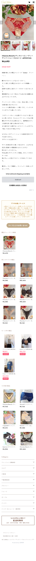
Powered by (16, 542)
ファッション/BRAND (8, 462)
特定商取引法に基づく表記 (10, 536)
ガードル (4, 497)
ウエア (4, 468)
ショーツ (4, 491)
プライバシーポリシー (9, 533)
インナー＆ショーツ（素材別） (11, 509)
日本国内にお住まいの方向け (18, 185)
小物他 (4, 474)
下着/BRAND (6, 480)
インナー (4, 503)
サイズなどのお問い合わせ (18, 225)
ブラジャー (5, 486)
